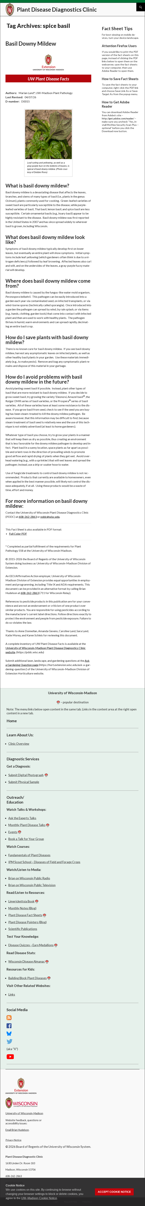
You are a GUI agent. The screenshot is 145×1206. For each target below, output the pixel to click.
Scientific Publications (22, 929)
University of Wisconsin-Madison (72, 693)
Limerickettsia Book (21, 901)
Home (12, 721)
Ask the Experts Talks (22, 818)
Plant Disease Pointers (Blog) (27, 922)
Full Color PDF (18, 533)
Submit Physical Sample (23, 782)
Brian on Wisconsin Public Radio (29, 878)
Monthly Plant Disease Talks (26, 825)
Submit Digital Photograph (26, 775)
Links (11, 994)
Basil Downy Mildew (30, 43)
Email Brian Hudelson (17, 1129)
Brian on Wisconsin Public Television (32, 885)
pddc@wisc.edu (50, 516)
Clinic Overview (18, 744)
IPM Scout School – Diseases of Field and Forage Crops (44, 862)
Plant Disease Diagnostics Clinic (57, 9)
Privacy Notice (13, 1139)
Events (12, 832)
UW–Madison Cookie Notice (39, 1198)
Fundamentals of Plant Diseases (29, 855)
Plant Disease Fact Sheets (25, 915)
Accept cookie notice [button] (114, 1191)
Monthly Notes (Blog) (22, 908)
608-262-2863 (28, 516)
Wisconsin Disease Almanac (26, 961)
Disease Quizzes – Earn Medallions (31, 945)
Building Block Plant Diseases (27, 978)
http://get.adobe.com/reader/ (118, 118)
